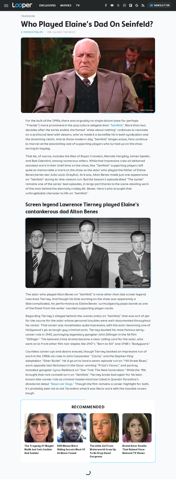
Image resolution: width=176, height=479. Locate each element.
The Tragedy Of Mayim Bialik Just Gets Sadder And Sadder (39, 449)
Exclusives (47, 5)
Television (28, 16)
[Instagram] (124, 6)
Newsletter (162, 5)
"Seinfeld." (117, 125)
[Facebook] (106, 6)
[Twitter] (118, 6)
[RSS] (143, 6)
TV (78, 5)
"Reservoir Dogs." (62, 384)
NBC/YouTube (147, 110)
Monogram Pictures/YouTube (135, 285)
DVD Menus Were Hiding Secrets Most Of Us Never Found (71, 449)
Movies (66, 5)
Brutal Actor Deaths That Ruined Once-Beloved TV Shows (134, 449)
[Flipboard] (130, 6)
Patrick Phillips (33, 32)
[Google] (137, 6)
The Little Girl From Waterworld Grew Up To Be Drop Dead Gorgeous (103, 451)
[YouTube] (112, 6)
